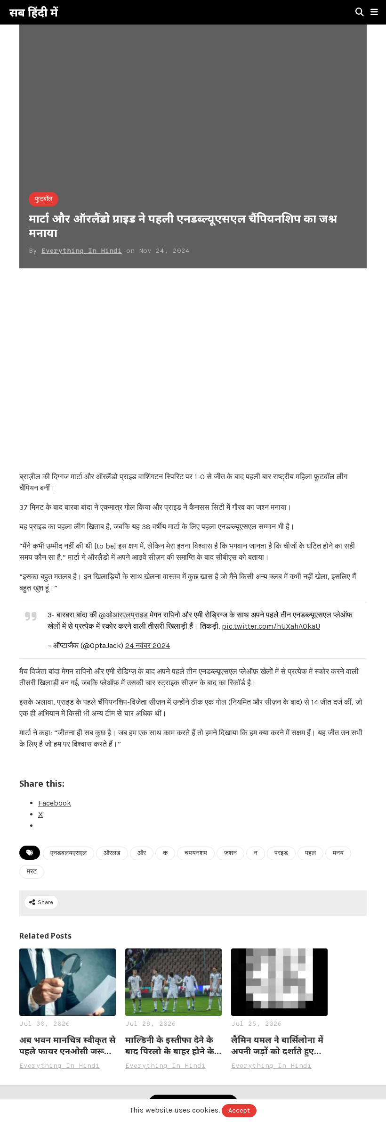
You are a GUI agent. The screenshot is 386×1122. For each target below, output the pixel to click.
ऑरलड (112, 853)
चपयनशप (196, 853)
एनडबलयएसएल (68, 853)
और (141, 853)
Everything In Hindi (81, 251)
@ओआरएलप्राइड (124, 614)
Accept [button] (239, 1110)
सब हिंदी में (33, 12)
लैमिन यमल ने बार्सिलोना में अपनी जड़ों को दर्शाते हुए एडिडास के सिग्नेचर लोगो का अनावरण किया (277, 1045)
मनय (338, 853)
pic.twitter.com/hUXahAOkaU (271, 626)
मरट (32, 872)
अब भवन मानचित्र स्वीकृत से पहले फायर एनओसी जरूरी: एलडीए (67, 1045)
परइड (281, 853)
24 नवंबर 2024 (147, 645)
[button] (374, 12)
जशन (230, 853)
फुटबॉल (43, 199)
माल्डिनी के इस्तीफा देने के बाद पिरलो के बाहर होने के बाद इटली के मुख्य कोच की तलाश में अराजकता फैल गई (172, 1045)
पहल (310, 853)
